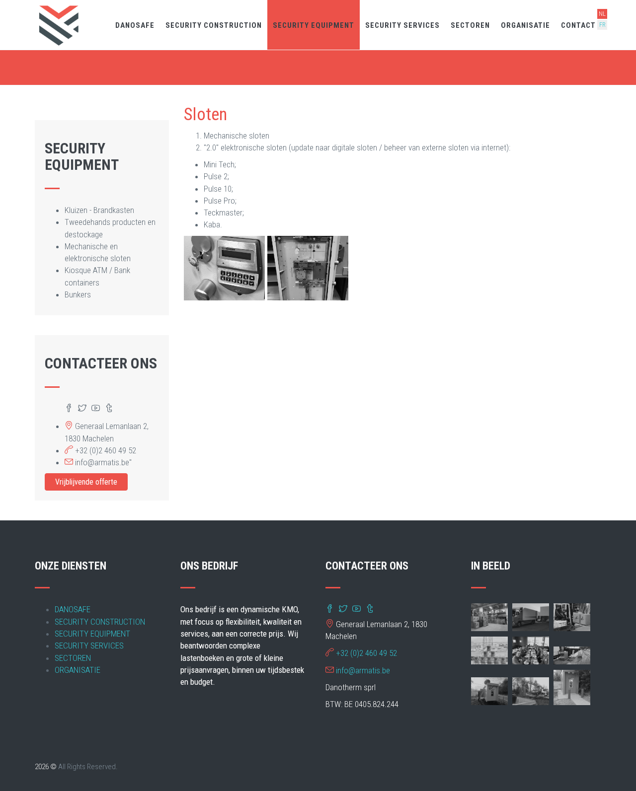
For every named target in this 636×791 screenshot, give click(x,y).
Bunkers (78, 294)
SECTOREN (470, 25)
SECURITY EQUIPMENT (313, 25)
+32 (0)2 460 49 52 (105, 450)
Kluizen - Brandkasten (99, 210)
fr (602, 24)
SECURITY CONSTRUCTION (213, 25)
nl (602, 13)
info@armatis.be (363, 670)
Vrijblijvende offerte (86, 482)
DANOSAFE (135, 25)
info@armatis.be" (103, 462)
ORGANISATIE (525, 25)
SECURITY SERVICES (402, 25)
